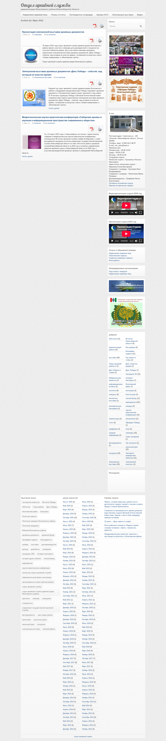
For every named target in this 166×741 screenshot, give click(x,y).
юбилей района (49, 629)
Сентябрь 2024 (88, 541)
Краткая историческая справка (121, 186)
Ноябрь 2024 (87, 537)
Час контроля (131, 443)
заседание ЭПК (28, 554)
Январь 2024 (68, 557)
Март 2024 (67, 553)
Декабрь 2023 (87, 557)
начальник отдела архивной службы (36, 573)
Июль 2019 (86, 623)
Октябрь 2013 (68, 717)
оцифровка (113, 429)
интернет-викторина (45, 554)
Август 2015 (87, 686)
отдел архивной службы (31, 587)
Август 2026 (67, 502)
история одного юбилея (31, 559)
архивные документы (30, 535)
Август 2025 (67, 521)
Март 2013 (67, 725)
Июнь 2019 (67, 627)
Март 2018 (86, 651)
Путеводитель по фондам (81, 15)
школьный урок (132, 447)
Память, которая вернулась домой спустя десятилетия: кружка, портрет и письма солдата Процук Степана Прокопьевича (123, 504)
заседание (47, 549)
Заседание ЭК (131, 374)
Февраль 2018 (68, 655)
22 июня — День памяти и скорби (117, 521)
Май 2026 (66, 506)
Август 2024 (67, 545)
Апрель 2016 (87, 678)
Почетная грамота (29, 516)
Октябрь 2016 (68, 674)
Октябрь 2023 (87, 561)
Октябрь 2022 (68, 584)
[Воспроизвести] (112, 212)
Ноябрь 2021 (68, 592)
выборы (25, 545)
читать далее (54, 108)
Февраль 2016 (87, 682)
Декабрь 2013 (68, 713)
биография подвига (29, 540)
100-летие (113, 339)
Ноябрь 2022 (87, 580)
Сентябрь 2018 (88, 643)
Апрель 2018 (68, 651)
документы (35, 549)
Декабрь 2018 (68, 639)
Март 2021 (67, 604)
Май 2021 (66, 600)
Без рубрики (130, 347)
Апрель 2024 (87, 549)
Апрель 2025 (68, 529)
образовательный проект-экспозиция (36, 577)
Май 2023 (85, 568)
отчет (111, 423)
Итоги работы (114, 260)
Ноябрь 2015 (68, 686)
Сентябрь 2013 (88, 717)
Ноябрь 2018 (87, 639)
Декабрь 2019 (68, 619)
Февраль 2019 (68, 635)
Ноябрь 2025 (87, 514)
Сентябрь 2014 (88, 702)
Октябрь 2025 (68, 518)
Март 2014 (86, 709)
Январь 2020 (87, 615)
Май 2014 (85, 705)
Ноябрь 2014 (87, 698)
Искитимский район (29, 512)
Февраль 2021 (87, 604)
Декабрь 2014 (68, 698)
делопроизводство (49, 545)
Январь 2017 (68, 670)
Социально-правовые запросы (121, 258)
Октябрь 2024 (68, 541)
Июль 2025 (86, 521)
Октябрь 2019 (87, 619)
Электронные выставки (122, 15)
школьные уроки (40, 620)
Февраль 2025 (68, 533)
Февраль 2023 (68, 576)
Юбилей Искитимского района (34, 530)
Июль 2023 (86, 564)
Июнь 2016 (86, 674)
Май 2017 (66, 666)
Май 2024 (66, 549)
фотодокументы (115, 443)
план (127, 429)
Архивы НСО (102, 15)
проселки (26, 598)
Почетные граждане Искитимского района (38, 521)
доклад (25, 549)
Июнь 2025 (67, 525)
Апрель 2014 (68, 709)
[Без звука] (136, 212)
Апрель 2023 (68, 572)
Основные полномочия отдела (121, 183)
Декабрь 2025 (68, 514)
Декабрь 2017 (68, 658)
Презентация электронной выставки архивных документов (53, 32)
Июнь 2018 (67, 647)
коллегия (37, 123)
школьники (26, 620)
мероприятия (131, 402)
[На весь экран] (140, 212)
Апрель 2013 (87, 721)
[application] (126, 205)
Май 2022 (66, 588)
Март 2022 (86, 588)
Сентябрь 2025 (88, 518)
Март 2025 (86, 529)
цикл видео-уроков (45, 615)
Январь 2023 (87, 576)
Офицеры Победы (133, 423)
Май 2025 (85, 525)
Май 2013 (66, 721)
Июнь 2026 (86, 502)
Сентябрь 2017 (68, 662)
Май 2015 (66, 690)
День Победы (131, 370)
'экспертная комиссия (30, 502)
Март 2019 (86, 631)
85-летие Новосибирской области (132, 341)
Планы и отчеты (58, 15)
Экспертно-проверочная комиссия (131, 455)
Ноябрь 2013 (87, 713)
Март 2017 (86, 666)
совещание (46, 598)
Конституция (131, 394)
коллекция (130, 391)
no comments (51, 35)
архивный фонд (48, 535)
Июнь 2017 (86, 662)
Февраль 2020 (68, 615)
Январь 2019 (87, 635)
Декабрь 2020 (68, 608)
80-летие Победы (49, 502)
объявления (130, 419)
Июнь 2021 (86, 596)
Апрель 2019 (68, 631)
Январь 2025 (87, 533)
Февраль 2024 (87, 553)
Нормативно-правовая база (35, 15)
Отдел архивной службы (45, 5)
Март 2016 (67, 682)
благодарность (46, 540)
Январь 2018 (87, 655)
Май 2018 (85, 647)
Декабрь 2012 (68, 729)
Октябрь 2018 (68, 643)
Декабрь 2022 (68, 580)
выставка (35, 545)
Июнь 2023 (67, 568)
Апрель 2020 (68, 611)
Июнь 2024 (86, 545)
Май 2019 (85, 627)
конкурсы (112, 394)
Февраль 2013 (87, 725)
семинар (36, 598)
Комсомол (44, 512)
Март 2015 (67, 694)
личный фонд (131, 398)
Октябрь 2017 (87, 658)
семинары (38, 35)
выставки (112, 358)
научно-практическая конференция (131, 412)
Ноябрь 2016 (87, 670)
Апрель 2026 (87, 506)
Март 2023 (86, 572)
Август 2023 (67, 564)
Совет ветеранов (132, 437)
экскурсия (41, 624)
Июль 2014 (67, 705)
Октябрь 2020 (87, 608)
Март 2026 (67, 510)
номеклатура (114, 419)
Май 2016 (66, 678)
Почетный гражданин (30, 526)
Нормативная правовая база (120, 253)
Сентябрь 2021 (68, 596)
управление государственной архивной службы (37, 609)
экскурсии (113, 453)
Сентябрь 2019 (68, 623)
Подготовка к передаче (118, 271)
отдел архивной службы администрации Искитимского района (38, 593)
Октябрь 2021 (87, 592)
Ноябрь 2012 (87, 729)
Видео (140, 15)
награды (129, 406)
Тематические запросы (118, 256)
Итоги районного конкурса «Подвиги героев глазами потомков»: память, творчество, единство (121, 527)
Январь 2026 (87, 510)
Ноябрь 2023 (68, 561)
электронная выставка (31, 629)
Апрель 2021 (87, 600)
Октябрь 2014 (68, 702)
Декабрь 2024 (68, 537)
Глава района (38, 507)
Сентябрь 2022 (88, 584)
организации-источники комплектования (38, 582)
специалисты (27, 603)
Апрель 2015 (87, 690)
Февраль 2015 (87, 694)
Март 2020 (86, 611)
